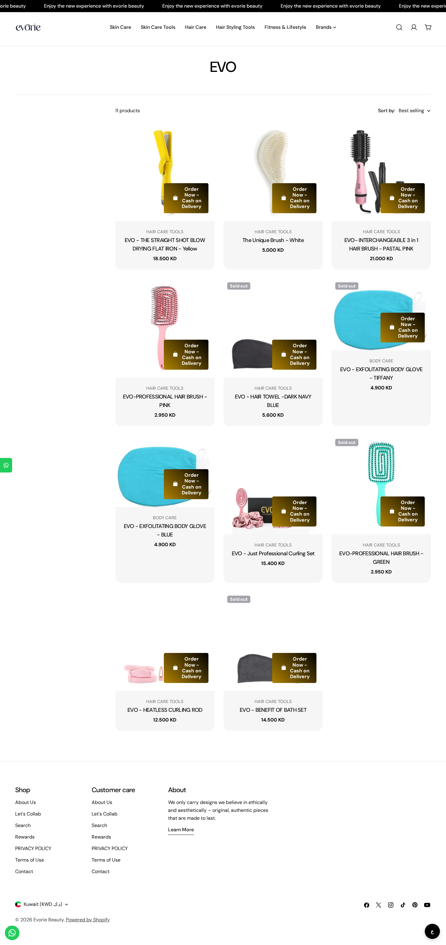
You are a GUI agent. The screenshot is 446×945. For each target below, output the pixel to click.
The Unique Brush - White (273, 240)
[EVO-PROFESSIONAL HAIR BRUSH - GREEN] (381, 484)
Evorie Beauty (48, 919)
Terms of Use (29, 860)
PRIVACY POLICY (33, 848)
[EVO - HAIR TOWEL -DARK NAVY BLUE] (273, 328)
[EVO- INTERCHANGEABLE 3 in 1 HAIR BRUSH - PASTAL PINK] (381, 171)
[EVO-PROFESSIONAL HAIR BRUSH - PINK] (165, 328)
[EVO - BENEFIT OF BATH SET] (273, 641)
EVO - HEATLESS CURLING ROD (164, 710)
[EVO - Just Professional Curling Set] (273, 484)
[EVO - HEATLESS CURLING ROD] (165, 641)
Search (23, 825)
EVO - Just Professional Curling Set (273, 553)
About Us (25, 802)
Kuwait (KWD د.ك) (43, 904)
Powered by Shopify (88, 919)
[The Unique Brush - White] (273, 171)
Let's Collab (28, 814)
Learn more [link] (181, 829)
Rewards (25, 837)
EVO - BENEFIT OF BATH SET (273, 710)
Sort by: (386, 110)
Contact (24, 871)
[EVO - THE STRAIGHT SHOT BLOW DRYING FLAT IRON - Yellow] (165, 171)
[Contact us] (12, 933)
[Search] (399, 27)
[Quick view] (205, 135)
